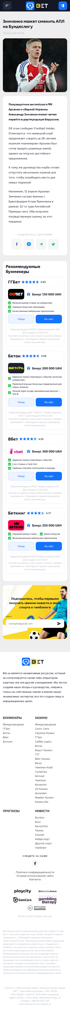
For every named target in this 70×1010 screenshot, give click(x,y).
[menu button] (7, 5)
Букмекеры (12, 718)
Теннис (39, 830)
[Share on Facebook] (16, 244)
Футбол (39, 817)
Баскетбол (41, 826)
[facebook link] (35, 863)
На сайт (48, 319)
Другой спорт (43, 843)
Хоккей (39, 834)
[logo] (37, 5)
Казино (41, 718)
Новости (42, 811)
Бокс (38, 821)
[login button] (63, 5)
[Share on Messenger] (29, 244)
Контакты (35, 879)
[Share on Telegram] (41, 244)
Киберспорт (42, 839)
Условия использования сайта (35, 875)
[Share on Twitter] (53, 244)
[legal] (22, 891)
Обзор (21, 319)
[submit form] (59, 623)
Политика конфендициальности (35, 872)
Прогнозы (11, 811)
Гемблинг (40, 847)
